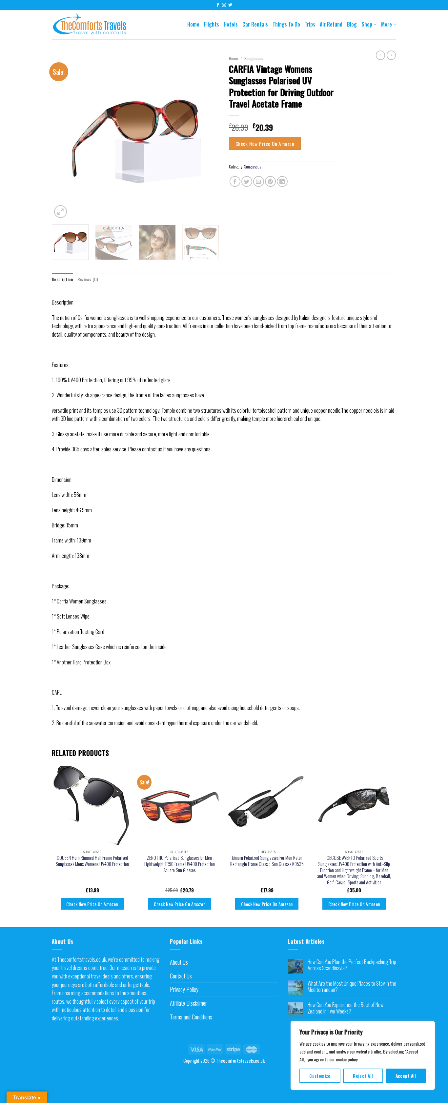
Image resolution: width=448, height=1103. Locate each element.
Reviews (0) (87, 279)
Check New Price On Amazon (265, 143)
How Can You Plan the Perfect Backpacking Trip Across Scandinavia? (352, 965)
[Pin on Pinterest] (270, 181)
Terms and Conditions (191, 1017)
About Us (179, 962)
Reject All (363, 1075)
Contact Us (181, 976)
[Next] (208, 136)
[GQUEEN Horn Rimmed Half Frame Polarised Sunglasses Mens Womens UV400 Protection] (92, 805)
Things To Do (286, 24)
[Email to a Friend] (258, 181)
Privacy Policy (184, 989)
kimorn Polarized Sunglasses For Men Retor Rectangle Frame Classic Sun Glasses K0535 (267, 861)
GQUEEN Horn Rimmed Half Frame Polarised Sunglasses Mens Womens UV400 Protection (92, 861)
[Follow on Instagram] (224, 5)
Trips (310, 24)
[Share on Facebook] (235, 181)
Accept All (406, 1075)
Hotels (231, 24)
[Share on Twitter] (246, 181)
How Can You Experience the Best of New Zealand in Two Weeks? (345, 1008)
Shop (366, 24)
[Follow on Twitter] (230, 5)
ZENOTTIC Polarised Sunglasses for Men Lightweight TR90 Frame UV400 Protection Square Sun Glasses (179, 864)
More (386, 24)
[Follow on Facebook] (218, 5)
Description (62, 279)
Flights (211, 24)
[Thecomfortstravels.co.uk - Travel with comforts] (94, 24)
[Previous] (63, 136)
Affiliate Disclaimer (188, 1003)
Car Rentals (255, 24)
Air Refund (331, 24)
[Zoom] (60, 211)
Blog (352, 24)
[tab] (62, 279)
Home (193, 24)
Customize (320, 1075)
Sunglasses (253, 58)
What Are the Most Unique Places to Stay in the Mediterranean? (352, 986)
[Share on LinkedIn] (282, 181)
